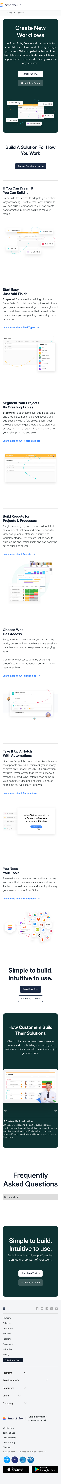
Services (7, 1333)
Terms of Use (9, 1433)
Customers (8, 1328)
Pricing (6, 1354)
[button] (6, 1108)
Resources (7, 1344)
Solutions (7, 1323)
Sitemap (6, 1447)
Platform (7, 1318)
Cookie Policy (9, 1442)
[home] (10, 5)
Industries (7, 1349)
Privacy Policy (9, 1437)
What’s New (8, 1428)
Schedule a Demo (13, 1360)
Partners (7, 1339)
